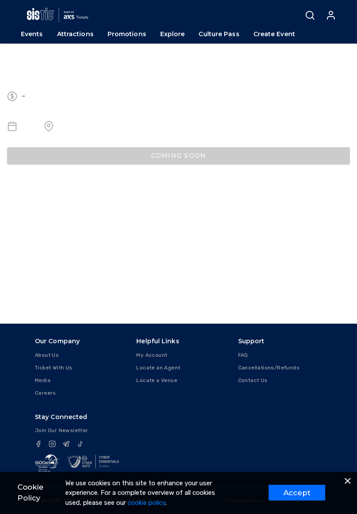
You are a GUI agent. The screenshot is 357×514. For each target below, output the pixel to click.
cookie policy (146, 503)
